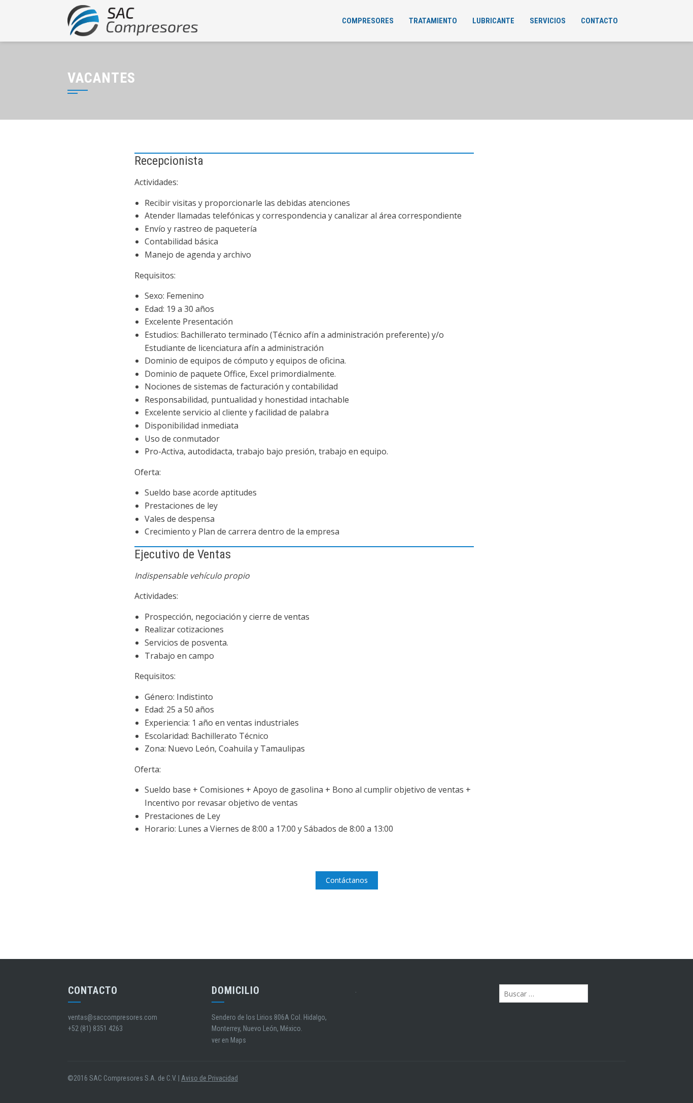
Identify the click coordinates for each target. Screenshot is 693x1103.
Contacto (599, 20)
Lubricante (493, 20)
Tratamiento (433, 20)
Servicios (548, 20)
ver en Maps (229, 1040)
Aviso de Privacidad (209, 1078)
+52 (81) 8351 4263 (95, 1028)
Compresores (368, 20)
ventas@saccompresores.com (112, 1017)
